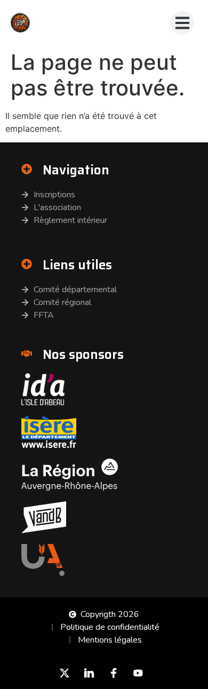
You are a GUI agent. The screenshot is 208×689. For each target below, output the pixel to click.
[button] (182, 23)
